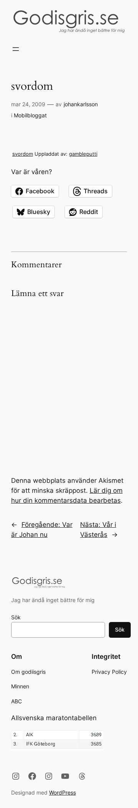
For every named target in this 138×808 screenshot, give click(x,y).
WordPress (62, 792)
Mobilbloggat (30, 115)
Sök (16, 617)
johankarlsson (81, 104)
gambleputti (83, 154)
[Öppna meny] (15, 49)
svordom (22, 154)
